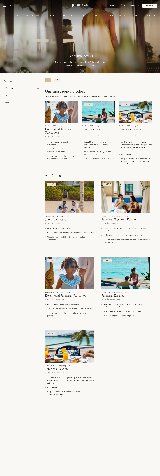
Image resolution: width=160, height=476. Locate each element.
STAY (57, 80)
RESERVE (149, 5)
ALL (48, 80)
